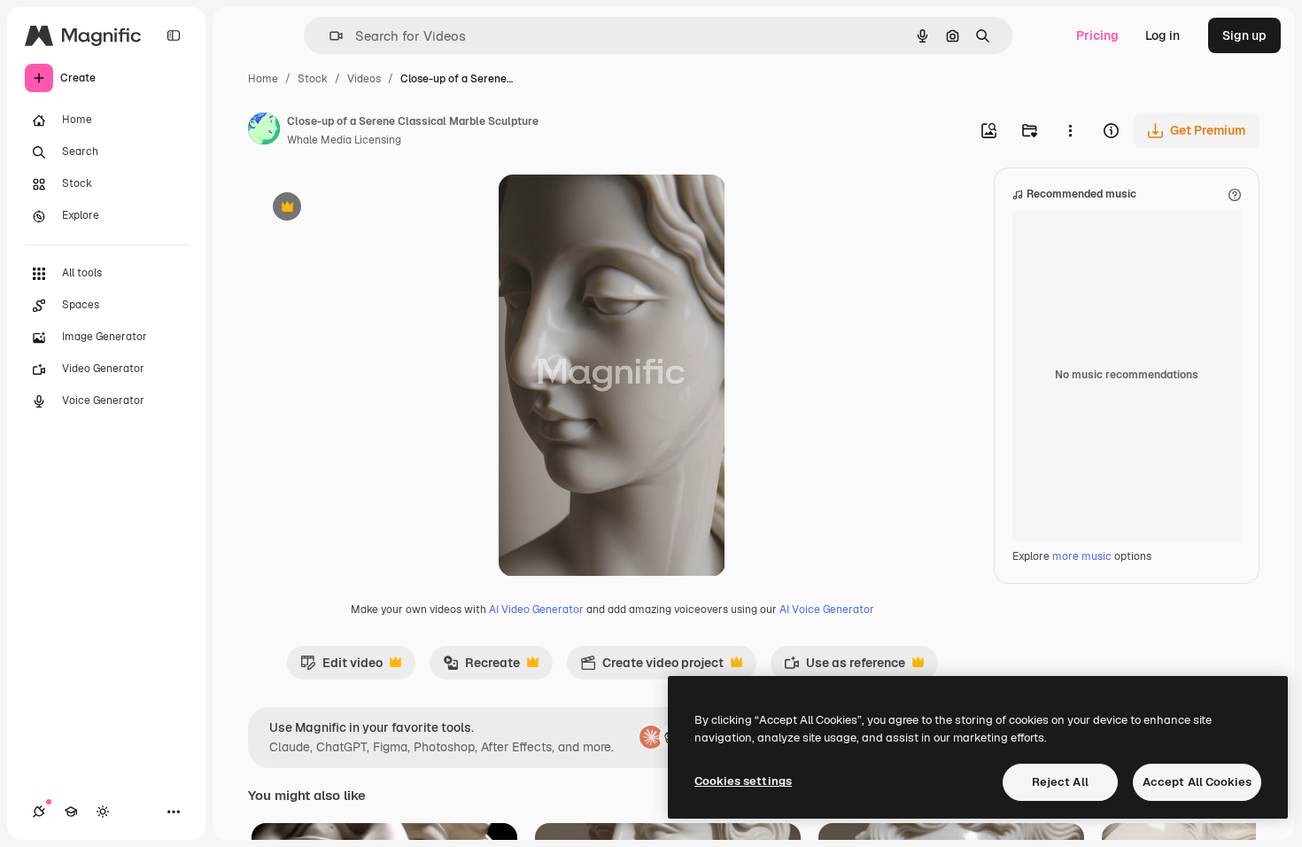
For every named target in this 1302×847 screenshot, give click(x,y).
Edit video (341, 667)
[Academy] (71, 811)
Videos (364, 79)
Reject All (1060, 781)
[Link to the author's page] (264, 131)
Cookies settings (743, 781)
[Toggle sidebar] (173, 35)
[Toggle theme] (103, 811)
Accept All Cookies (1197, 781)
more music (1082, 556)
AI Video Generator (536, 609)
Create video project (652, 667)
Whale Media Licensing (344, 140)
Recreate (481, 667)
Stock (313, 79)
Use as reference (844, 667)
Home (263, 79)
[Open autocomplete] (329, 36)
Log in (1162, 35)
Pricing (1097, 35)
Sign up (1244, 35)
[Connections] (39, 811)
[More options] (1070, 130)
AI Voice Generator (826, 609)
